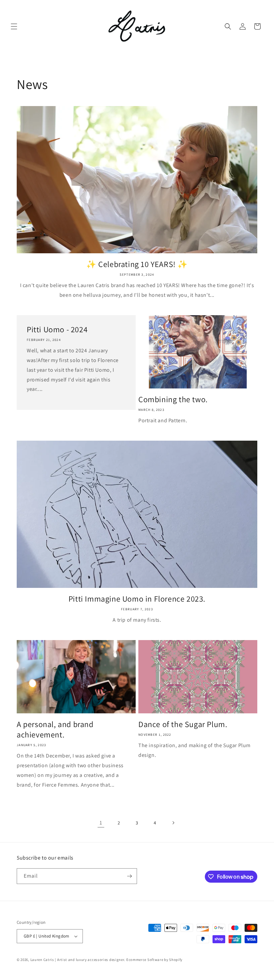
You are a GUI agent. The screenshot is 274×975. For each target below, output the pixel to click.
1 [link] (101, 822)
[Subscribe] (129, 876)
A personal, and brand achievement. (55, 729)
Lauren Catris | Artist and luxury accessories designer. (78, 959)
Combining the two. (173, 399)
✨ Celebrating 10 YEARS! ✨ (137, 264)
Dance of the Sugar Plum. (182, 724)
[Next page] (173, 822)
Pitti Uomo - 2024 (57, 329)
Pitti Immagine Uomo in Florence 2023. (137, 599)
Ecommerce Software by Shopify (154, 959)
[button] (14, 26)
